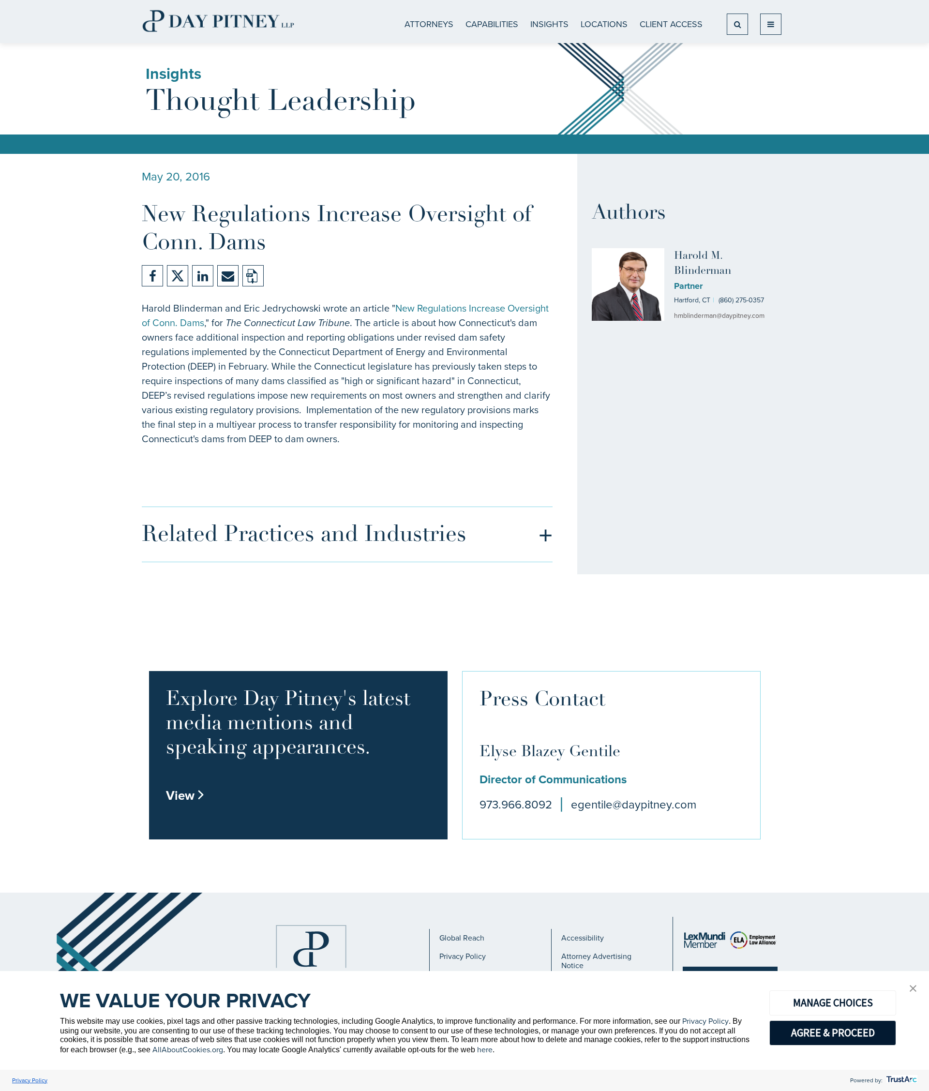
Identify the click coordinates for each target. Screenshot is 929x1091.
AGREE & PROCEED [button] (833, 1032)
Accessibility (582, 937)
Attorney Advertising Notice (596, 961)
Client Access (671, 24)
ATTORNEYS (429, 24)
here (485, 1049)
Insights (549, 24)
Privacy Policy (462, 956)
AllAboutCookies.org (187, 1049)
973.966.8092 (515, 804)
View (185, 795)
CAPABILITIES (491, 24)
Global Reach (461, 937)
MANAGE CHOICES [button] (833, 1002)
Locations (604, 24)
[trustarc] (901, 1080)
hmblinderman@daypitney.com (719, 316)
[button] (913, 989)
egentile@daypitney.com (633, 804)
